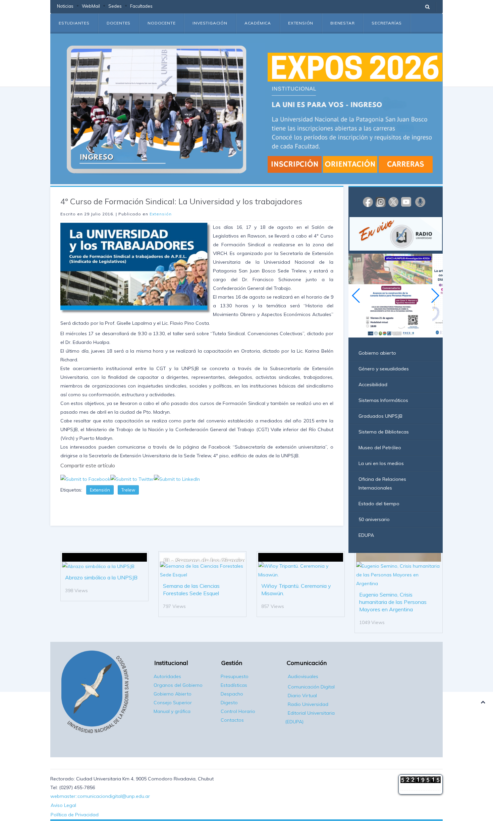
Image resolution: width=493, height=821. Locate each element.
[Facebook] (368, 202)
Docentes (118, 22)
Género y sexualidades (384, 369)
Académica (257, 22)
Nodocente (161, 22)
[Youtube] (406, 202)
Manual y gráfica (172, 711)
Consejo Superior (173, 703)
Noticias (65, 6)
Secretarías (387, 22)
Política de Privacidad (75, 815)
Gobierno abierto (377, 353)
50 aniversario (374, 519)
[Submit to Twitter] (132, 478)
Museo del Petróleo (380, 448)
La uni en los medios (381, 463)
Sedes (115, 6)
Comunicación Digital (311, 687)
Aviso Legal (63, 805)
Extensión (300, 22)
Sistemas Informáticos (383, 400)
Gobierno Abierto (172, 694)
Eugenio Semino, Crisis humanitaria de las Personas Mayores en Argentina (393, 602)
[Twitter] (393, 202)
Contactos (232, 720)
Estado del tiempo (379, 504)
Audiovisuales (303, 676)
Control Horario (238, 711)
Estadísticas (234, 685)
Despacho (232, 694)
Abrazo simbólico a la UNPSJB (101, 577)
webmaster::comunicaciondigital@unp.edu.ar (100, 796)
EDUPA (366, 535)
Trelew (128, 490)
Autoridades (167, 676)
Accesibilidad (373, 384)
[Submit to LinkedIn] (177, 478)
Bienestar (342, 22)
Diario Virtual (302, 695)
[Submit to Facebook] (85, 478)
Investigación (210, 22)
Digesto (229, 703)
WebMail (91, 6)
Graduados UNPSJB (380, 416)
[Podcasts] (420, 202)
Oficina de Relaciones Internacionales (382, 483)
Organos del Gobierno (178, 685)
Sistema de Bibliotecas (384, 432)
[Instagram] (381, 202)
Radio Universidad (308, 704)
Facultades (141, 6)
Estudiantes (74, 22)
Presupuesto (235, 676)
